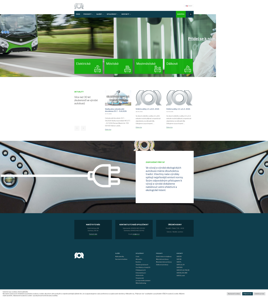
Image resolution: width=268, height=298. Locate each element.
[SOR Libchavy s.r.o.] (79, 255)
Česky (190, 6)
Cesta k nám (93, 234)
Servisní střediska (121, 259)
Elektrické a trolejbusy (163, 256)
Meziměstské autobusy (164, 262)
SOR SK (179, 259)
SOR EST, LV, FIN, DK (183, 270)
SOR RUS (179, 267)
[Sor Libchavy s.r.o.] (79, 6)
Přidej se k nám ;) (89, 38)
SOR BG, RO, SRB (182, 273)
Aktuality (139, 259)
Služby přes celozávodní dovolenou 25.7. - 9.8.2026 (116, 110)
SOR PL (179, 262)
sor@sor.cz (136, 234)
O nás (137, 256)
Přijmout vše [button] (248, 294)
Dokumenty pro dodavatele (141, 274)
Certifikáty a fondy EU (143, 267)
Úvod (78, 14)
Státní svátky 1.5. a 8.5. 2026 (147, 109)
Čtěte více (108, 129)
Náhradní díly (119, 256)
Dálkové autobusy (162, 264)
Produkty (87, 14)
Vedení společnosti (142, 264)
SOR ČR (179, 256)
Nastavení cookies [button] (234, 294)
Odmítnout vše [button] (259, 294)
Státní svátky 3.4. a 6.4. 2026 (178, 109)
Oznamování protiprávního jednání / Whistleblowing (143, 280)
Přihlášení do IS (141, 270)
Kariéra (180, 14)
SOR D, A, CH (180, 264)
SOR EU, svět (181, 275)
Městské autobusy (162, 259)
